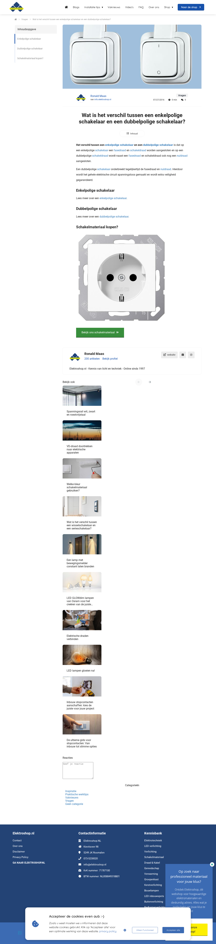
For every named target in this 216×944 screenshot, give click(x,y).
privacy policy (107, 931)
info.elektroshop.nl (102, 99)
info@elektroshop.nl (95, 864)
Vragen (69, 800)
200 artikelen (92, 358)
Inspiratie (70, 791)
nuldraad (182, 155)
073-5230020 (91, 858)
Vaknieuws (71, 797)
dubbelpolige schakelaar (158, 145)
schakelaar (101, 150)
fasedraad (120, 150)
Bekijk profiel (110, 358)
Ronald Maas (98, 96)
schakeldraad (138, 150)
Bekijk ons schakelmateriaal (98, 332)
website (171, 354)
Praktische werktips (76, 794)
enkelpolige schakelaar (119, 145)
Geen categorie (74, 804)
